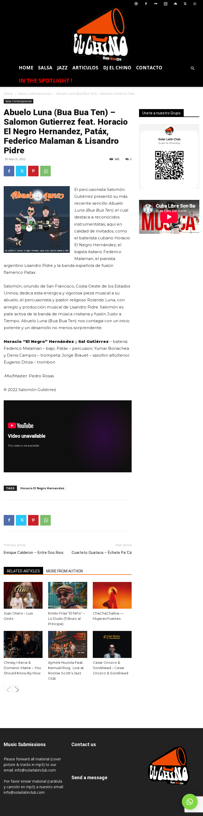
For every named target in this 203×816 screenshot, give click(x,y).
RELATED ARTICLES (23, 571)
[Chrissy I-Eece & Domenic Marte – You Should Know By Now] (23, 644)
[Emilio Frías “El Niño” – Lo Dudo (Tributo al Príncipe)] (67, 595)
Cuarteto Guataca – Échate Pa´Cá (102, 552)
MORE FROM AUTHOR (64, 571)
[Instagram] (165, 4)
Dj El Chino (117, 68)
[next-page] (15, 688)
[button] (192, 68)
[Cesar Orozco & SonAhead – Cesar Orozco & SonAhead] (112, 644)
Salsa (45, 68)
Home (26, 68)
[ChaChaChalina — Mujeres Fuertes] (112, 595)
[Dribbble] (136, 4)
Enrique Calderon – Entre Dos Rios (33, 552)
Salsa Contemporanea (34, 93)
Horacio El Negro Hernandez (42, 488)
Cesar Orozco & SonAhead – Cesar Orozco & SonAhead (110, 667)
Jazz (62, 68)
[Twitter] (185, 4)
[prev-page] (7, 688)
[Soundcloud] (175, 4)
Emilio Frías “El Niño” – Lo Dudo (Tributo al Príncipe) (66, 618)
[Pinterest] (33, 171)
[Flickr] (155, 4)
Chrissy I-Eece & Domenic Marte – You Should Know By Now (22, 667)
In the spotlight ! (45, 80)
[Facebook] (145, 4)
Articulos (85, 68)
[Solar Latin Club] (101, 34)
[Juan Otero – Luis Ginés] (23, 595)
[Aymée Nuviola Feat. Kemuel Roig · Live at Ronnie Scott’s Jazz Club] (67, 644)
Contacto (149, 68)
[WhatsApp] (194, 4)
